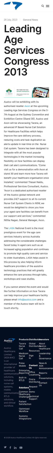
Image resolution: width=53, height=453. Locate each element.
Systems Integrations (25, 417)
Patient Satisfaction (25, 402)
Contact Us (43, 384)
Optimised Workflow (24, 410)
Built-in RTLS (22, 378)
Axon (27, 106)
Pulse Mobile (22, 364)
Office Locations (34, 373)
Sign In (31, 356)
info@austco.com (27, 299)
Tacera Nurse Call (22, 346)
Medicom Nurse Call (23, 356)
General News (30, 19)
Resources (34, 350)
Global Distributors (35, 344)
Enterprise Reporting (24, 371)
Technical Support (34, 397)
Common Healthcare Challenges (24, 394)
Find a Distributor (34, 380)
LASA (12, 228)
